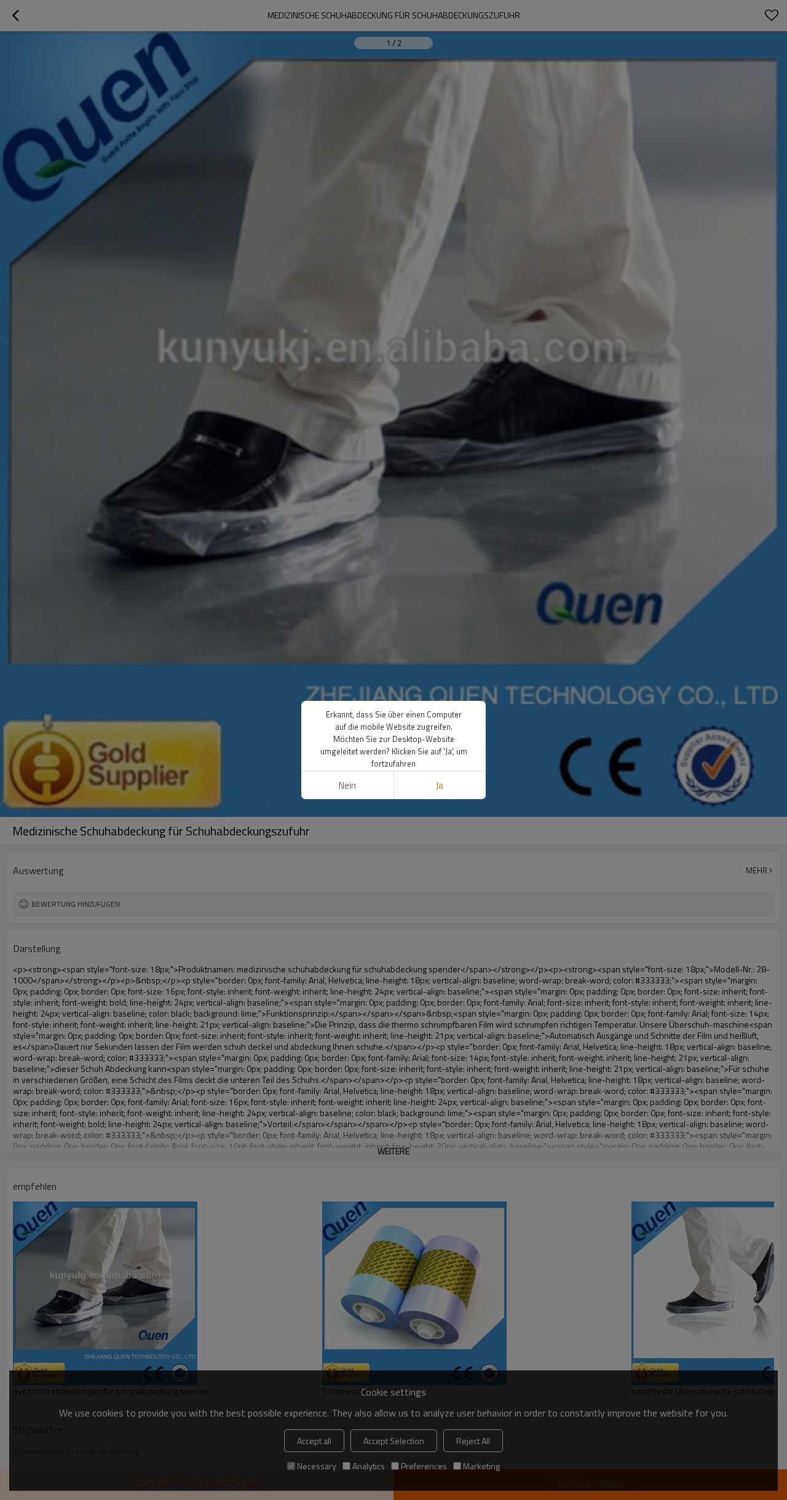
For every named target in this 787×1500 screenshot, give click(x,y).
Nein (347, 785)
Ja (439, 785)
